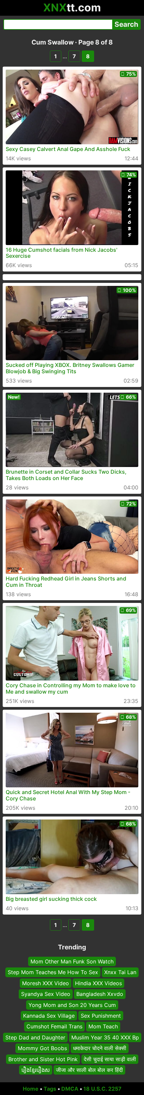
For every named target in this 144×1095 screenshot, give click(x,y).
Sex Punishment (101, 1015)
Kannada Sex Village (49, 1015)
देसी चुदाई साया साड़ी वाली (110, 1059)
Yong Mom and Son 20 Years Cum (72, 1005)
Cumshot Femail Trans (54, 1026)
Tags (50, 1089)
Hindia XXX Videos (98, 983)
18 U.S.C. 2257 (102, 1089)
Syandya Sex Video (45, 994)
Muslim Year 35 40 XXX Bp (105, 1037)
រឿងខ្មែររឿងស (35, 1070)
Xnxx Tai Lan (120, 972)
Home (31, 1089)
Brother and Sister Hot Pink (43, 1059)
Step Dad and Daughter (35, 1037)
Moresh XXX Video (45, 983)
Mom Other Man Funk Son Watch (72, 961)
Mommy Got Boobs (42, 1048)
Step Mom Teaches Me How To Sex (53, 972)
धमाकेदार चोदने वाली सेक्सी (99, 1048)
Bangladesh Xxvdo (99, 994)
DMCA (69, 1089)
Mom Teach (103, 1026)
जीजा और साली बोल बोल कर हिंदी (89, 1070)
